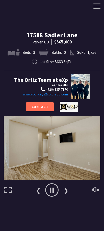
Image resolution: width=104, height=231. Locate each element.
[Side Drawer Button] (96, 6)
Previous (38, 190)
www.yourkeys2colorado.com (45, 94)
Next (66, 190)
